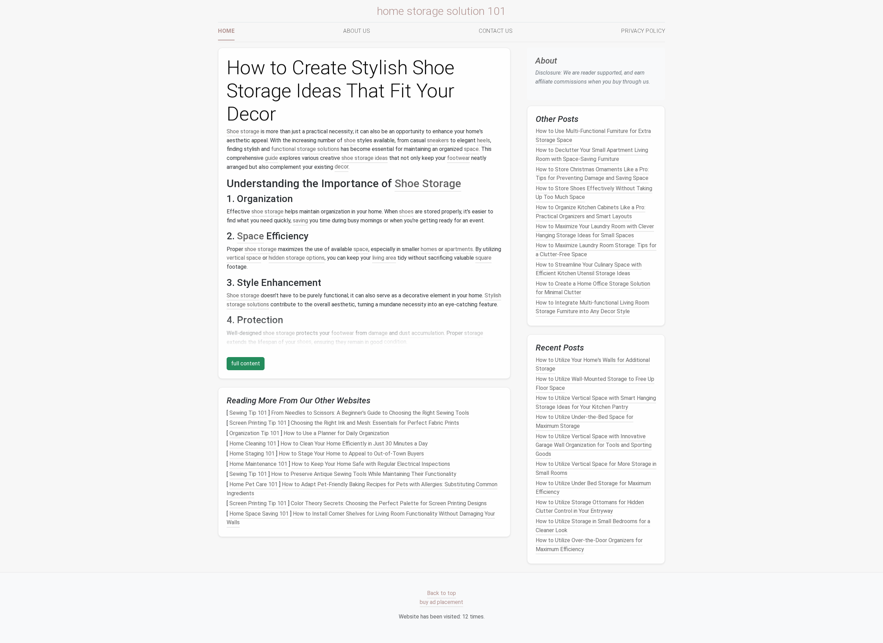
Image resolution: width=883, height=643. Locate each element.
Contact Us (496, 31)
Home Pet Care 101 (253, 484)
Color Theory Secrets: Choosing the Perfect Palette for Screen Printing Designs (389, 503)
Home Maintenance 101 (258, 464)
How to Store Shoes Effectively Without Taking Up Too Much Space (594, 193)
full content (245, 363)
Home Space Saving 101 (259, 513)
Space (250, 236)
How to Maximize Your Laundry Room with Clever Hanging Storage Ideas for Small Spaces (595, 231)
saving (300, 220)
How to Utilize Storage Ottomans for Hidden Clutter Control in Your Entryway (590, 507)
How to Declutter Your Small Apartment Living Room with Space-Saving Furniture (592, 155)
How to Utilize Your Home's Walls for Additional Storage (593, 364)
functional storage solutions (305, 149)
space (471, 149)
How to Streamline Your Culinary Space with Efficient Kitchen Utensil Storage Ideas (589, 269)
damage (378, 333)
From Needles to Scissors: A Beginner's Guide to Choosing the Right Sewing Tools (370, 413)
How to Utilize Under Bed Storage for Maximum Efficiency (593, 488)
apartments (459, 249)
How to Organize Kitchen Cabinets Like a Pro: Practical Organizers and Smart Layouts (590, 212)
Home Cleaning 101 (252, 443)
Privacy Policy (643, 31)
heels (483, 140)
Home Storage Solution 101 (441, 11)
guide (271, 158)
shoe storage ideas (364, 158)
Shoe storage (243, 131)
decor (341, 167)
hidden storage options (297, 258)
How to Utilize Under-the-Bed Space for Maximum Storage (584, 422)
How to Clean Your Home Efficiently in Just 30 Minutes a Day (354, 443)
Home (226, 31)
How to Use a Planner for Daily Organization (336, 433)
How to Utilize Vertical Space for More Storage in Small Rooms (596, 469)
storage (473, 333)
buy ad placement (441, 602)
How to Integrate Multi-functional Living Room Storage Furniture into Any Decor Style (592, 307)
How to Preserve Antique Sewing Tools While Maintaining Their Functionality (363, 474)
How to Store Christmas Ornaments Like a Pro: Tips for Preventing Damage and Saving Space (592, 174)
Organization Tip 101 (254, 433)
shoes (406, 211)
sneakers (438, 140)
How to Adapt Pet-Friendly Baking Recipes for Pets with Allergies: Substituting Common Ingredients (362, 489)
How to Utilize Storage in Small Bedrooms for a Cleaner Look (593, 526)
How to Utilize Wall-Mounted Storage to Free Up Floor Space (595, 383)
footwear (458, 158)
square (483, 258)
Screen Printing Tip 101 (258, 423)
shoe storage (267, 211)
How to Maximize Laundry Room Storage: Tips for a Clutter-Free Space (596, 250)
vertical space (244, 258)
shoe (350, 140)
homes (429, 249)
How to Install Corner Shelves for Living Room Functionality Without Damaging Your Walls (361, 518)
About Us (356, 31)
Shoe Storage (428, 183)
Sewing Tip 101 (248, 413)
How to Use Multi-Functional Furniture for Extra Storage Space (593, 135)
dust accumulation (421, 333)
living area (384, 258)
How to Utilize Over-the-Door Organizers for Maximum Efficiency (589, 545)
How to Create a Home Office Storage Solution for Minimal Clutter (593, 288)
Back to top (441, 593)
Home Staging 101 (252, 453)
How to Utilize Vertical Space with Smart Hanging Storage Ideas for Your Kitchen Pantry (596, 402)
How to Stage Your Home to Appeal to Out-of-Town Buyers (351, 453)
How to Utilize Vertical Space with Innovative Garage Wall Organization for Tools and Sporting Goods (594, 445)
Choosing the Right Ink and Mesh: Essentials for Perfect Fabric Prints (375, 423)
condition (395, 342)
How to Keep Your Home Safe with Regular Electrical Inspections (370, 464)
